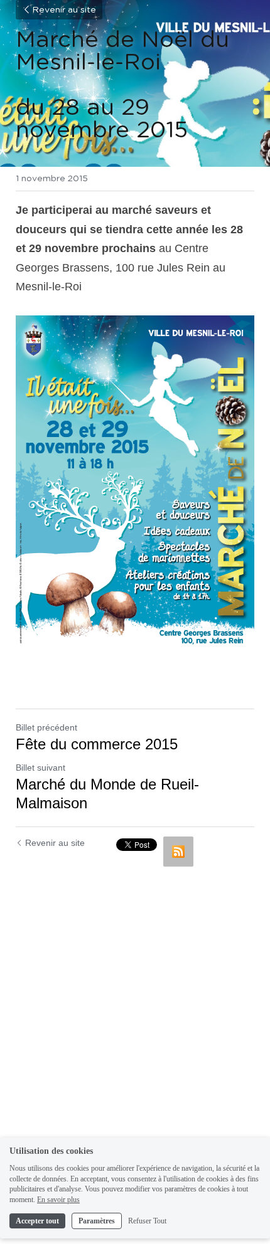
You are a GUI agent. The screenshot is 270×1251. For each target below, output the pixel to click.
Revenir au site (64, 10)
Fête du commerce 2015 (97, 744)
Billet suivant (40, 768)
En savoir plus (58, 1199)
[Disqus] (135, 1029)
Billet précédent (46, 727)
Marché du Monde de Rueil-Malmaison (107, 793)
